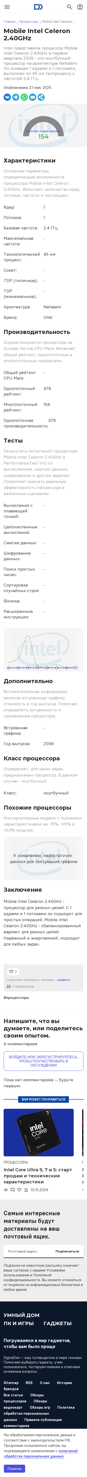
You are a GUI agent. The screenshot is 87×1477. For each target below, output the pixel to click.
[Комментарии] (12, 1190)
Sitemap (11, 1382)
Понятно (14, 1469)
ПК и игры (19, 1323)
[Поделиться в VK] (7, 97)
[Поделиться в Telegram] (15, 97)
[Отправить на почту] (32, 97)
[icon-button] (7, 7)
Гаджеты (58, 1323)
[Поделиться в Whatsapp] (24, 97)
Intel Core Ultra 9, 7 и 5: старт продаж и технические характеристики (38, 1176)
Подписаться (67, 1251)
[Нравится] (19, 1190)
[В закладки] (26, 1190)
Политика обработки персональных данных (39, 1413)
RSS (29, 1382)
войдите (64, 980)
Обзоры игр (40, 1407)
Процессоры (28, 21)
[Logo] (38, 7)
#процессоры (16, 997)
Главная (9, 21)
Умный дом (22, 1315)
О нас (45, 1382)
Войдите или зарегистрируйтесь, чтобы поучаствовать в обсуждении (43, 1061)
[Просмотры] (6, 1190)
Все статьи (13, 1395)
